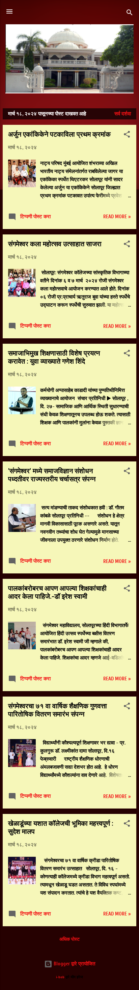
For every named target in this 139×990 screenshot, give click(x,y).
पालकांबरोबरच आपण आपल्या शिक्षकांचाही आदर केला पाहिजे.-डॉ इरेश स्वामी (57, 592)
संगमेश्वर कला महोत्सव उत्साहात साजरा (55, 244)
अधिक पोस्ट (69, 939)
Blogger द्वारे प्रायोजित (73, 964)
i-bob (60, 977)
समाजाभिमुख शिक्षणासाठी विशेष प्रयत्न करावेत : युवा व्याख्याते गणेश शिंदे (54, 357)
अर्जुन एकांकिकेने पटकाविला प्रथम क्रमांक (59, 134)
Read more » (117, 217)
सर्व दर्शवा (122, 114)
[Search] (130, 13)
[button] (127, 135)
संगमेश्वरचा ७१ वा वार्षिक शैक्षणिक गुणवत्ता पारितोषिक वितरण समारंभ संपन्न (57, 710)
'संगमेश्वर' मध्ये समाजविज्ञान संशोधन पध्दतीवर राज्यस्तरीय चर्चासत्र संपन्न (51, 475)
